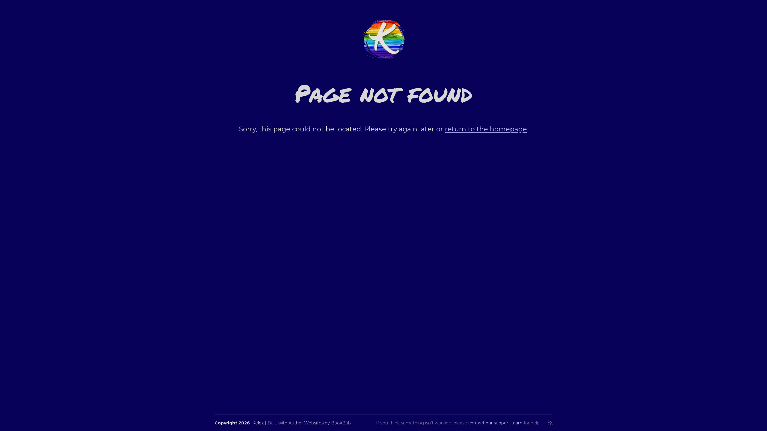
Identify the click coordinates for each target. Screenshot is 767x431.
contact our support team (495, 423)
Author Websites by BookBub (320, 423)
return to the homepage (486, 129)
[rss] (550, 423)
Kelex (258, 423)
